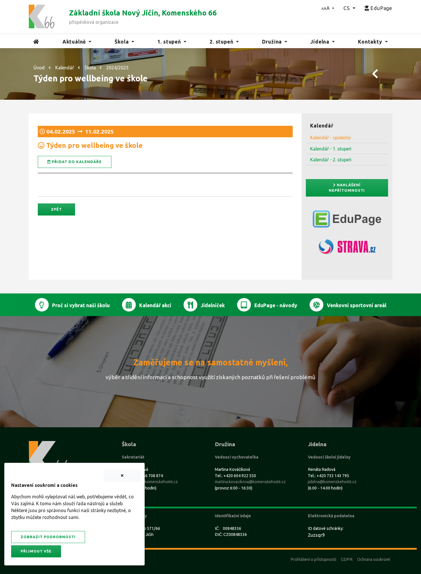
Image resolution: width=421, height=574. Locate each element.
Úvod (39, 67)
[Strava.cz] (347, 249)
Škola (90, 67)
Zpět (56, 209)
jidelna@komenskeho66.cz (332, 481)
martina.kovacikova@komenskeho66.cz (250, 481)
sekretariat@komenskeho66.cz (150, 481)
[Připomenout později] (122, 476)
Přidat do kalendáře (76, 162)
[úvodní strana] (41, 16)
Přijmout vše (36, 551)
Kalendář (64, 67)
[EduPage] (347, 221)
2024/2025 (117, 67)
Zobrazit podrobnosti (48, 537)
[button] (328, 8)
